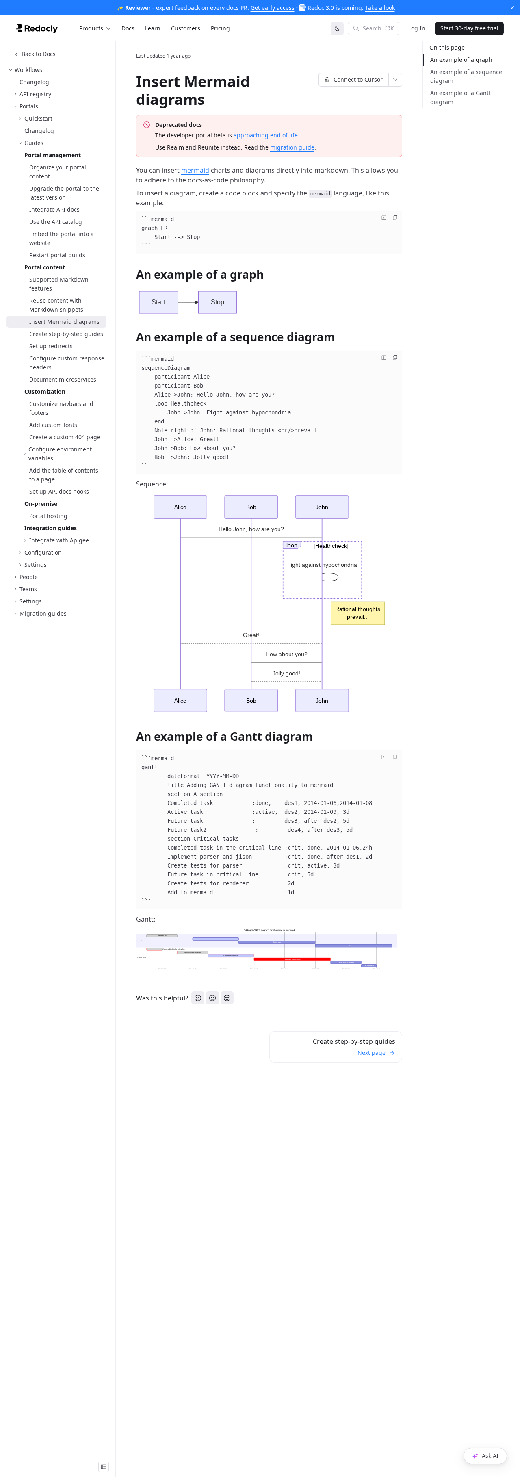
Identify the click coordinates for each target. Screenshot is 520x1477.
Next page (372, 1052)
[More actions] (395, 80)
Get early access (273, 7)
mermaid (195, 170)
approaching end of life (266, 135)
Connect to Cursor (358, 79)
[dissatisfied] (197, 997)
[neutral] (212, 997)
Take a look (380, 7)
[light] (337, 28)
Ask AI (490, 1456)
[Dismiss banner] (512, 7)
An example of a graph (461, 59)
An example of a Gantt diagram (460, 97)
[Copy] (395, 218)
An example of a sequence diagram (466, 76)
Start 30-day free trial (469, 28)
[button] (269, 302)
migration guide (292, 147)
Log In (416, 28)
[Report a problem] (384, 218)
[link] (56, 70)
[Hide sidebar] (103, 1467)
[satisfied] (227, 997)
